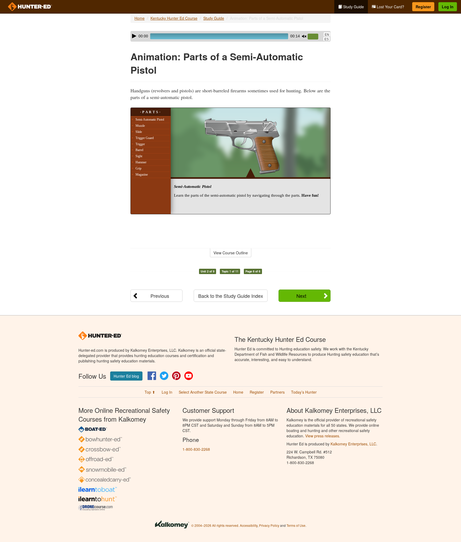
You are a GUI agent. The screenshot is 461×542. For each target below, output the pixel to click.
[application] (230, 36)
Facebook (152, 375)
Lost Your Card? (390, 6)
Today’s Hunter (304, 392)
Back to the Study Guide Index (230, 295)
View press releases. (322, 435)
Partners (277, 392)
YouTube (188, 375)
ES (326, 39)
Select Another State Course (203, 392)
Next (301, 295)
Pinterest (176, 375)
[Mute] (304, 36)
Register (423, 6)
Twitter (164, 375)
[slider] (315, 36)
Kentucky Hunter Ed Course (173, 18)
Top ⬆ (150, 392)
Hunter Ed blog (126, 376)
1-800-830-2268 (196, 449)
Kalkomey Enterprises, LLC (353, 443)
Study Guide (353, 6)
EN (327, 35)
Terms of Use (296, 525)
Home (139, 18)
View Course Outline (230, 252)
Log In (448, 6)
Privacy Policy (269, 525)
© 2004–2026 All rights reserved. (215, 525)
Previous (159, 295)
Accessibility (248, 525)
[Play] (134, 36)
